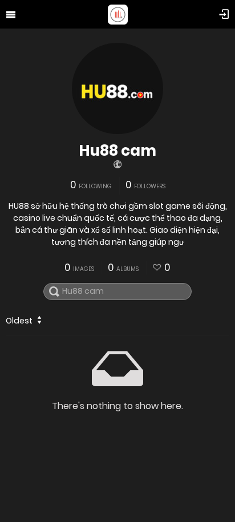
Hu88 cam (117, 150)
